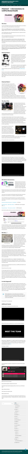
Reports (17, 407)
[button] (12, 148)
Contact (20, 5)
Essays (16, 416)
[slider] (12, 153)
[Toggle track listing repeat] (14, 371)
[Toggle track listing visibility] (24, 371)
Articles (16, 409)
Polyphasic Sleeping (18, 435)
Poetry (17, 433)
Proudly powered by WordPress (6, 452)
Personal (14, 5)
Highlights (16, 421)
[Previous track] (8, 371)
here (22, 210)
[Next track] (9, 371)
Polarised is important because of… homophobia (9, 202)
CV (4, 5)
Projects (11, 5)
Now (2, 5)
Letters (16, 423)
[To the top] (25, 449)
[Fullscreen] (23, 153)
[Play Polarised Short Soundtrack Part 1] (9, 368)
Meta (16, 426)
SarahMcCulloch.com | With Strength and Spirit (10, 2)
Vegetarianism (17, 442)
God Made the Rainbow (19, 440)
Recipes (17, 437)
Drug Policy (16, 414)
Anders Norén (18, 452)
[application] (13, 148)
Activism (16, 404)
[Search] (12, 403)
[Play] (2, 153)
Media (17, 5)
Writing (7, 5)
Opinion (16, 428)
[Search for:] (7, 403)
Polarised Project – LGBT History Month (8, 204)
